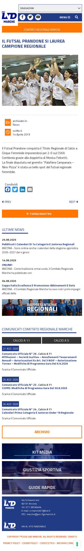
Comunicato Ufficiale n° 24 (19, 409)
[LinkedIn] (22, 190)
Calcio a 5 (61, 340)
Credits (72, 536)
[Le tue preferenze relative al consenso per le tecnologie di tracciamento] (77, 544)
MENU (64, 17)
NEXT (72, 202)
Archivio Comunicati (69, 543)
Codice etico (47, 543)
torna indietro (40, 214)
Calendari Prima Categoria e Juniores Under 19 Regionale (38, 412)
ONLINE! (7, 265)
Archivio (42, 432)
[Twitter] (15, 190)
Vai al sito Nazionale (33, 526)
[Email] (30, 190)
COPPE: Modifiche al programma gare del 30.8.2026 (34, 388)
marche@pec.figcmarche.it (41, 514)
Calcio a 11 (21, 340)
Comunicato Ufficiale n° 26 (19, 354)
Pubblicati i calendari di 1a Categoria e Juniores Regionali (38, 244)
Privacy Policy (11, 543)
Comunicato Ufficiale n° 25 (19, 385)
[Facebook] (7, 190)
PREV (7, 202)
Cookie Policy (30, 543)
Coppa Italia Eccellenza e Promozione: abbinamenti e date (38, 285)
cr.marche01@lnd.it (39, 511)
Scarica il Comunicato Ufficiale (19, 369)
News (16, 124)
